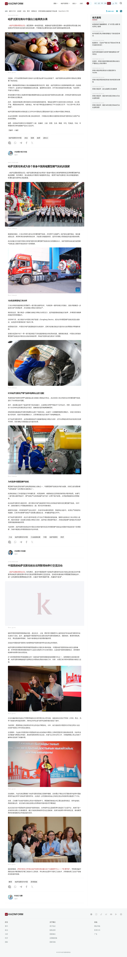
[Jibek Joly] (110, 11)
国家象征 (53, 939)
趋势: (6, 11)
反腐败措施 (53, 943)
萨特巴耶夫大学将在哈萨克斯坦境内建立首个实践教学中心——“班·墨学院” (43, 874)
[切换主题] (89, 3)
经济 (62, 537)
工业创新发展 (35, 537)
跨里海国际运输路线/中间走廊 (47, 11)
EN (105, 3)
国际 (6, 947)
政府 (38, 138)
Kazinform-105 (64, 11)
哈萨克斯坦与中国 (15, 138)
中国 (45, 537)
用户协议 (53, 931)
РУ (102, 3)
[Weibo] (106, 919)
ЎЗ (116, 3)
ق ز (113, 3)
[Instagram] (9, 143)
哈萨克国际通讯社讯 (17, 26)
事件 (28, 11)
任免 (24, 11)
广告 (95, 939)
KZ (96, 3)
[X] (32, 143)
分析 (81, 3)
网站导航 (97, 931)
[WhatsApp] (15, 143)
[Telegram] (20, 143)
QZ (99, 3)
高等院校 (34, 887)
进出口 (45, 138)
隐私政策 (53, 935)
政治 (6, 935)
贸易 (32, 138)
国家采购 (53, 947)
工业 (10, 537)
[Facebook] (26, 143)
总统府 (19, 11)
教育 (10, 887)
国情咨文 (34, 11)
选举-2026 (12, 11)
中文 (108, 3)
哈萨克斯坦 (54, 537)
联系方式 (97, 935)
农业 (26, 138)
